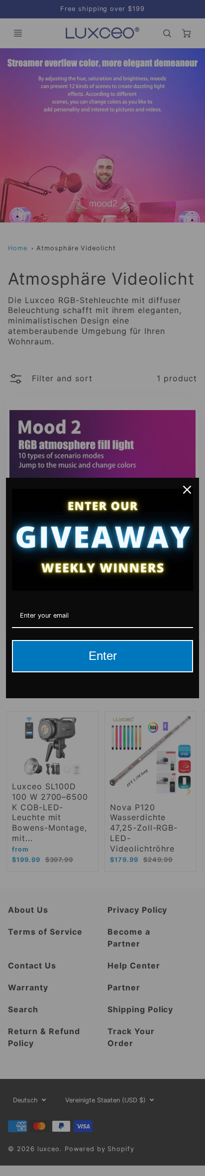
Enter (103, 655)
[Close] (187, 490)
